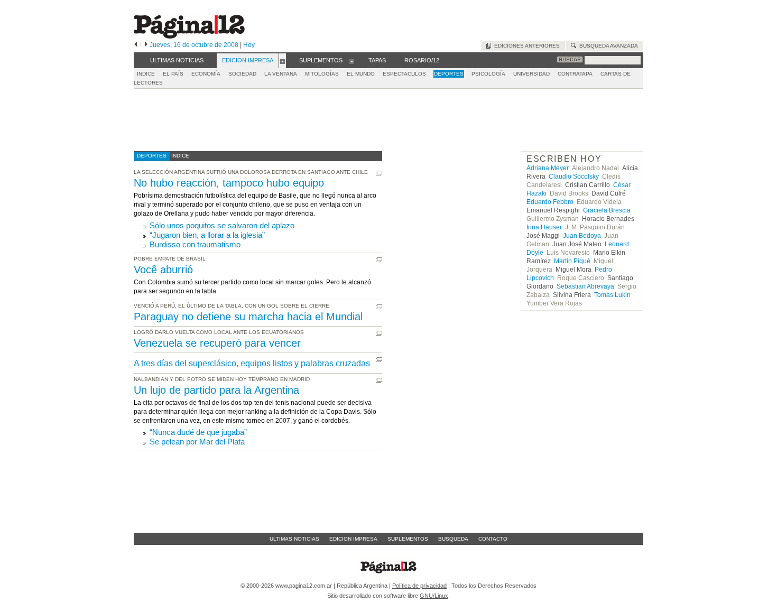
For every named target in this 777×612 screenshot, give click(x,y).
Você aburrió (163, 269)
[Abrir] (282, 60)
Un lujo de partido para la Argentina (216, 390)
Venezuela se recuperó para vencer (217, 343)
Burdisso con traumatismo (195, 244)
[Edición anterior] (135, 45)
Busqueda (453, 539)
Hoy (249, 45)
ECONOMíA (205, 74)
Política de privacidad (419, 585)
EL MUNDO (361, 74)
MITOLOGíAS (322, 74)
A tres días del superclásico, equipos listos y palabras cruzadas (252, 363)
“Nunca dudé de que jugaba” (198, 432)
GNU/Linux (434, 595)
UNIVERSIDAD (531, 74)
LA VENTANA (280, 74)
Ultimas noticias (294, 539)
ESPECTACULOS (404, 74)
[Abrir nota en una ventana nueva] (379, 173)
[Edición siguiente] (146, 45)
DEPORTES (449, 74)
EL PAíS (173, 74)
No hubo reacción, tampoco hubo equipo (229, 183)
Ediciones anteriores (525, 46)
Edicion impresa (353, 539)
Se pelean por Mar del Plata (197, 441)
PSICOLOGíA (488, 74)
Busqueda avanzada (607, 46)
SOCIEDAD (242, 74)
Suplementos (407, 539)
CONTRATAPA (575, 74)
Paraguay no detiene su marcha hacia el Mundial (248, 316)
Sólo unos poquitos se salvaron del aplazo (222, 225)
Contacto (492, 539)
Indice (146, 74)
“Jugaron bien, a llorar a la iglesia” (207, 234)
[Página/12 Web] (189, 36)
